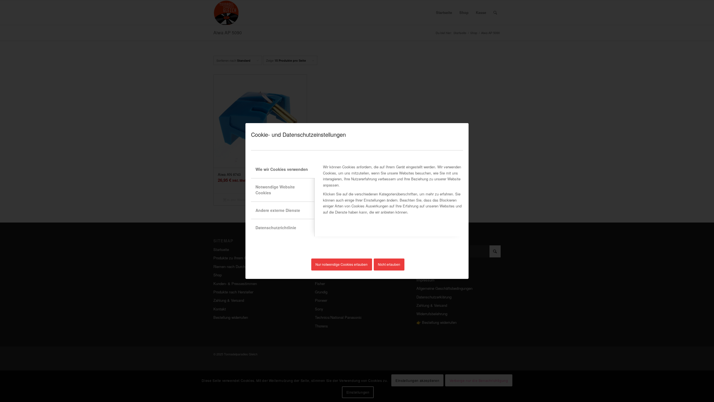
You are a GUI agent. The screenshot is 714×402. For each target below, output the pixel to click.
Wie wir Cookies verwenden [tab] (281, 169)
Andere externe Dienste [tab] (277, 210)
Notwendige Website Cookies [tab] (275, 189)
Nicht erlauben (389, 264)
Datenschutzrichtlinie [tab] (275, 227)
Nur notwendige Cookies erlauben (341, 264)
